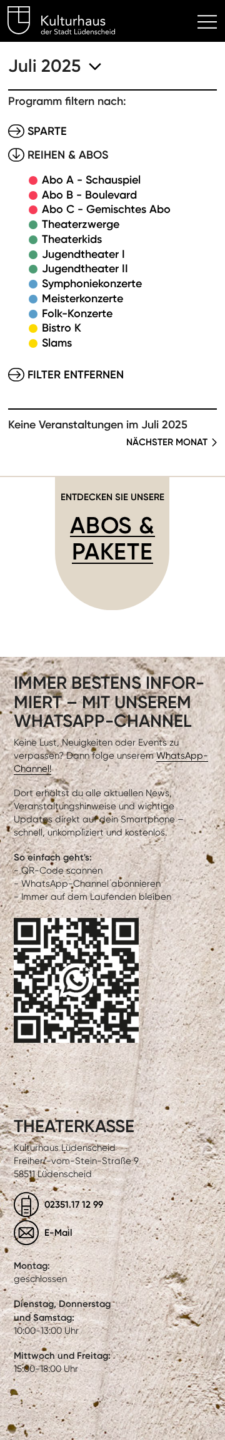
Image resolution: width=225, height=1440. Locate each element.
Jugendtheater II (85, 268)
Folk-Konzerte (77, 313)
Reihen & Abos (68, 155)
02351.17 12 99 (73, 1204)
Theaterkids (72, 239)
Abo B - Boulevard (89, 195)
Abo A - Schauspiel (91, 180)
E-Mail (58, 1232)
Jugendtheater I (83, 254)
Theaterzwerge (80, 224)
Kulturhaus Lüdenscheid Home (68, 22)
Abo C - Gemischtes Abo (106, 209)
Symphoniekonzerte (92, 283)
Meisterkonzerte (82, 298)
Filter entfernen (76, 375)
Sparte (47, 131)
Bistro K (61, 328)
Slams (57, 343)
